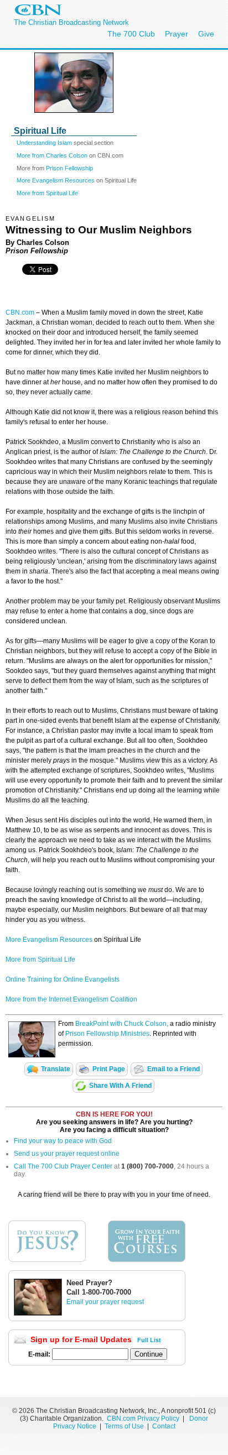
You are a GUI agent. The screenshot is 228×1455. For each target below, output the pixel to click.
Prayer (176, 33)
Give (206, 33)
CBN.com (20, 312)
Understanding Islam (44, 142)
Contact (163, 1426)
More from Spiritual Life (47, 193)
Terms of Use (125, 1426)
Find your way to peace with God (63, 1141)
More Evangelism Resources (56, 180)
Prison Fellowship (69, 168)
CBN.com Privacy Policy (143, 1418)
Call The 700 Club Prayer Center (63, 1166)
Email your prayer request (105, 1302)
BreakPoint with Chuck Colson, (121, 1024)
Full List (149, 1340)
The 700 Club (131, 33)
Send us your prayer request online (67, 1153)
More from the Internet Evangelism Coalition (71, 999)
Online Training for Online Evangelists (63, 979)
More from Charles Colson (52, 155)
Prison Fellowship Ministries (107, 1033)
